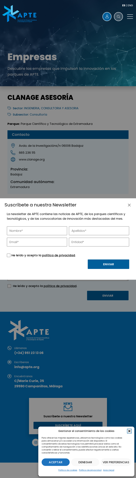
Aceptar (55, 462)
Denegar (85, 462)
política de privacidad (58, 255)
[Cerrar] (129, 205)
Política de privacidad (90, 470)
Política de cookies (67, 470)
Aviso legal (108, 470)
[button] (129, 431)
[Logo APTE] (19, 14)
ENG (130, 5)
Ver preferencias (116, 462)
